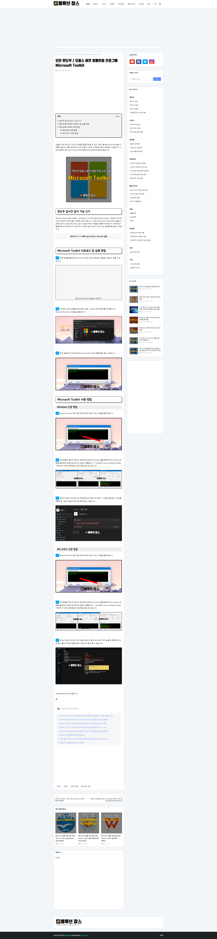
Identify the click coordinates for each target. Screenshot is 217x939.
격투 (131, 221)
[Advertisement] (108, 27)
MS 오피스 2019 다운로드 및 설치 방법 (150, 329)
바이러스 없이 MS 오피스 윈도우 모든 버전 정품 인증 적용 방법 (83, 720)
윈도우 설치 (134, 101)
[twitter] (145, 61)
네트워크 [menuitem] (121, 4)
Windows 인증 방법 (70, 130)
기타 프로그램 (134, 264)
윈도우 (66, 786)
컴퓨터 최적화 (134, 144)
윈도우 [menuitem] (95, 4)
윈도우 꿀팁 (134, 109)
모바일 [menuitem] (141, 4)
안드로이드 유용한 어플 (138, 236)
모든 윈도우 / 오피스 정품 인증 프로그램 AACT (149, 339)
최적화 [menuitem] (112, 4)
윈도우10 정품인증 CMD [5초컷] (72, 735)
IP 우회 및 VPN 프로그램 (138, 174)
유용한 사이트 (134, 268)
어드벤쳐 (133, 217)
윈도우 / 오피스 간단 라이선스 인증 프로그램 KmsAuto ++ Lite (83, 727)
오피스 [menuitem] (104, 4)
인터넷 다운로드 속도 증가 (138, 167)
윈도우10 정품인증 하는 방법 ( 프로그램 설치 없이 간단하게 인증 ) (150, 349)
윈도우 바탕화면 (135, 201)
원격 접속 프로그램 (136, 178)
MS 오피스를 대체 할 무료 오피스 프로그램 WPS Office (111, 838)
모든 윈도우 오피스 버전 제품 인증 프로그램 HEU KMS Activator (84, 739)
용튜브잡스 (84, 935)
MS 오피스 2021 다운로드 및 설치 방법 (149, 298)
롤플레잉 (133, 213)
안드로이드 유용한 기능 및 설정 (140, 240)
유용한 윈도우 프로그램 (138, 112)
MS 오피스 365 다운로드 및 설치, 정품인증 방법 (149, 318)
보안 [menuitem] (148, 4)
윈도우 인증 (74, 786)
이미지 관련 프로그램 (137, 194)
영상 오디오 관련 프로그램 (138, 190)
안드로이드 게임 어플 (137, 233)
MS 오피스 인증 (85, 786)
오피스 (60, 54)
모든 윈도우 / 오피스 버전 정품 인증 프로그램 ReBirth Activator (149, 308)
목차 (59, 116)
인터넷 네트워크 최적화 (138, 163)
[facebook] (139, 61)
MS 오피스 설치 (135, 124)
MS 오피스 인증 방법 (70, 133)
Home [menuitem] (88, 4)
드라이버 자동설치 (136, 147)
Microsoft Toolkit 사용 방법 (69, 127)
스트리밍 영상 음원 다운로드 (139, 171)
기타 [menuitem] (155, 4)
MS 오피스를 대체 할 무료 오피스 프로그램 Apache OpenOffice (65, 838)
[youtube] (132, 61)
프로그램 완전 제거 (136, 151)
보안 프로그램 (134, 252)
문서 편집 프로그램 (136, 132)
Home (161, 935)
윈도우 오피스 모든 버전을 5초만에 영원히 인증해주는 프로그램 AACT (86, 716)
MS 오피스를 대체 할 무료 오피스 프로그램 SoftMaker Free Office (88, 838)
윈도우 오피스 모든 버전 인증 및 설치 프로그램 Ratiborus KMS (83, 723)
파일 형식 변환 (135, 197)
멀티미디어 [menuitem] (132, 4)
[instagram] (151, 61)
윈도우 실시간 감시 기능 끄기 (70, 121)
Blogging (68, 935)
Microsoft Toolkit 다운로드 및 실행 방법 (74, 124)
